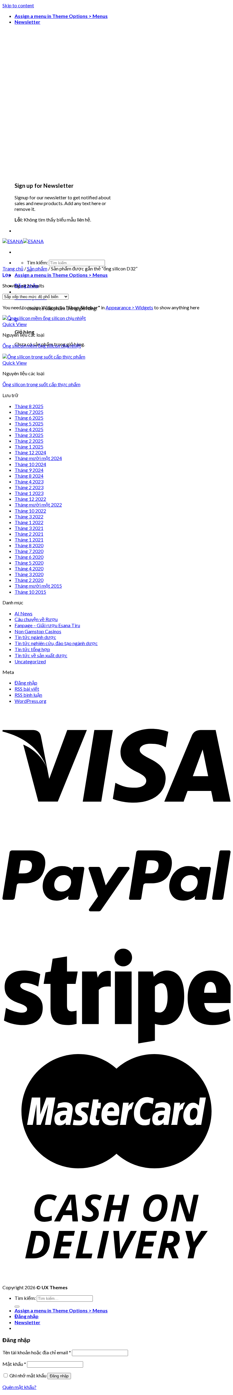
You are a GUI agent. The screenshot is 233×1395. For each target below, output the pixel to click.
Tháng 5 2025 (29, 423)
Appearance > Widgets (129, 307)
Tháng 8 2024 (29, 476)
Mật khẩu (14, 1364)
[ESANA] (23, 241)
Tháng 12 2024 (30, 452)
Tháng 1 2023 (29, 493)
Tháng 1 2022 (29, 522)
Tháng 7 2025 (29, 412)
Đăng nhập (26, 682)
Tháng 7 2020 (29, 551)
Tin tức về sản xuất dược (41, 655)
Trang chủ (12, 268)
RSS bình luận (28, 695)
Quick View (14, 324)
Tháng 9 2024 (29, 470)
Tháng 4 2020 (29, 568)
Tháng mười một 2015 (38, 586)
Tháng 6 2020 (29, 557)
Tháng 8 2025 (29, 406)
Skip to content (18, 5)
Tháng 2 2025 (29, 441)
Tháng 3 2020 (29, 574)
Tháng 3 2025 (29, 435)
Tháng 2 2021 (29, 534)
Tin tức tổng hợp (32, 649)
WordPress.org (30, 701)
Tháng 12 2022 (30, 499)
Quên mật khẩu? (19, 1387)
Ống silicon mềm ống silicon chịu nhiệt (41, 346)
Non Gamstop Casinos (38, 631)
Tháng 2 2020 (29, 580)
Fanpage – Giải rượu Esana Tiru (47, 625)
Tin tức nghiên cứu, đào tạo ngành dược (56, 643)
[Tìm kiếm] (17, 1306)
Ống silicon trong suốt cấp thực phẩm (41, 384)
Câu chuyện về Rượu (36, 619)
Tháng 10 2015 (30, 592)
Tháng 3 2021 (29, 528)
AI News (23, 613)
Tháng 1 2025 (29, 446)
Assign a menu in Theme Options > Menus (61, 16)
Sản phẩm (37, 268)
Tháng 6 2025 (29, 418)
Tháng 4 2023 (29, 481)
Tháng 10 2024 (30, 464)
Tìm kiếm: (37, 262)
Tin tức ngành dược (35, 637)
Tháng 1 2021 (29, 539)
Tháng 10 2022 (30, 511)
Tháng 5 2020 (29, 562)
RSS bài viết (27, 689)
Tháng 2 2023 (29, 487)
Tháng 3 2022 (29, 516)
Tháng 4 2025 (29, 429)
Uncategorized (30, 661)
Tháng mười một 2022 (38, 504)
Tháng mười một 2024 (38, 458)
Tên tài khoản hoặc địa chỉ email (36, 1352)
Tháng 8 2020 (29, 545)
